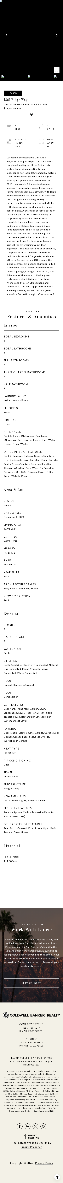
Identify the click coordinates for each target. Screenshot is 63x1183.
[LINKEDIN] (27, 1126)
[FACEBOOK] (20, 1126)
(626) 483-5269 (31, 1027)
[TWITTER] (35, 1126)
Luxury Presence (31, 1146)
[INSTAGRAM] (43, 1126)
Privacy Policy (44, 1163)
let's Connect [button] (31, 983)
